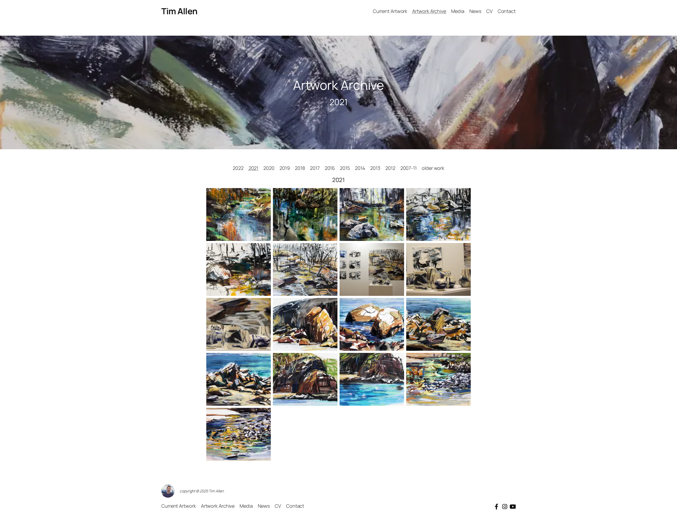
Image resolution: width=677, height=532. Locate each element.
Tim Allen (179, 11)
